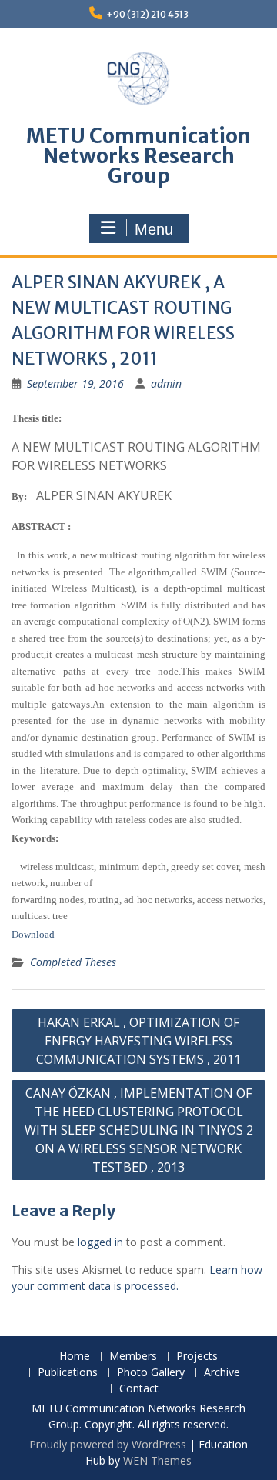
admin (166, 383)
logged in (100, 1242)
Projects (197, 1357)
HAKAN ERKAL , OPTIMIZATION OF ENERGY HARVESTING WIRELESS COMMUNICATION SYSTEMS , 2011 (138, 1041)
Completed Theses (73, 962)
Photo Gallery (151, 1373)
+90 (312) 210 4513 (147, 14)
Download (33, 934)
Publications (68, 1373)
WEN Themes (157, 1460)
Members (133, 1357)
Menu (154, 229)
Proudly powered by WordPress (107, 1444)
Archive (222, 1373)
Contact (139, 1389)
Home (74, 1357)
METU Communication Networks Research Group (138, 155)
